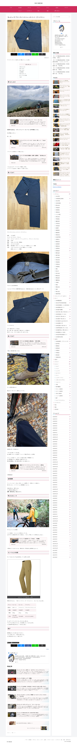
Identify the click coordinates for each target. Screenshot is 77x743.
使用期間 (21, 71)
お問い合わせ (68, 739)
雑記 (64, 739)
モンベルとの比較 (23, 75)
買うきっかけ (22, 66)
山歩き (45, 739)
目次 (26, 64)
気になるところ (23, 73)
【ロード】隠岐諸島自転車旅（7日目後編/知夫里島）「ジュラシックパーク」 (61, 61)
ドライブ (48, 739)
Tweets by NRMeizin (57, 187)
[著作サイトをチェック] (15, 662)
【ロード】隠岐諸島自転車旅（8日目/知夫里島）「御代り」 (61, 57)
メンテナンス (57, 739)
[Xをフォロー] (17, 662)
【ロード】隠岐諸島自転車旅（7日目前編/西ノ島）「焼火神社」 (61, 64)
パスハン (38, 739)
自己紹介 (30, 739)
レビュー (9, 642)
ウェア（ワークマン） (16, 642)
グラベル (34, 739)
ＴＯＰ (26, 739)
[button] (42, 54)
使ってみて (22, 70)
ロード (42, 739)
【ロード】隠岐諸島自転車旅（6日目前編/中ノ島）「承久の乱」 (61, 72)
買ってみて (22, 68)
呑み (61, 739)
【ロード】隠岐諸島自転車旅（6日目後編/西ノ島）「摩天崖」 (61, 68)
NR (16, 654)
